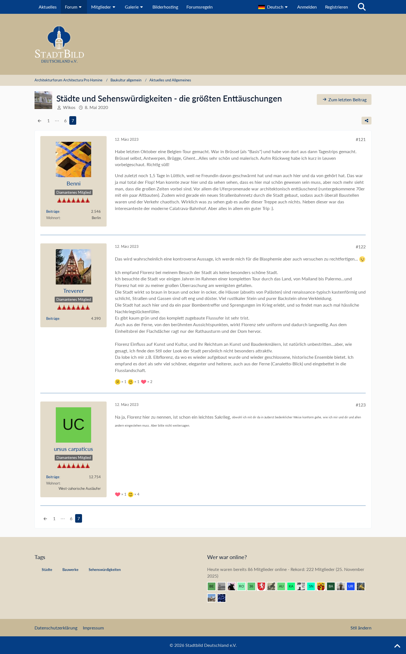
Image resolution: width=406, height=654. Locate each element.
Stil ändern (360, 627)
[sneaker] (313, 586)
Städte (47, 569)
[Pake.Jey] (303, 586)
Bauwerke (70, 569)
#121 (361, 139)
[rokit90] (243, 586)
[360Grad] (253, 586)
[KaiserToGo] (293, 586)
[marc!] (363, 586)
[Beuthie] (213, 586)
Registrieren (336, 6)
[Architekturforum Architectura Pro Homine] (203, 44)
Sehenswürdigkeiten (105, 569)
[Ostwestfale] (323, 586)
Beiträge (52, 211)
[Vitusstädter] (273, 586)
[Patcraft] (223, 586)
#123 (361, 404)
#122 (361, 246)
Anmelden (307, 6)
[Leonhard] (343, 586)
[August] (283, 586)
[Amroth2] (213, 598)
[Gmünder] (263, 586)
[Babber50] (333, 586)
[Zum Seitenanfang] (397, 646)
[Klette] (233, 586)
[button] (273, 7)
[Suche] (361, 7)
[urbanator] (353, 586)
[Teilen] (366, 120)
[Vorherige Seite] (39, 120)
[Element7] (223, 598)
